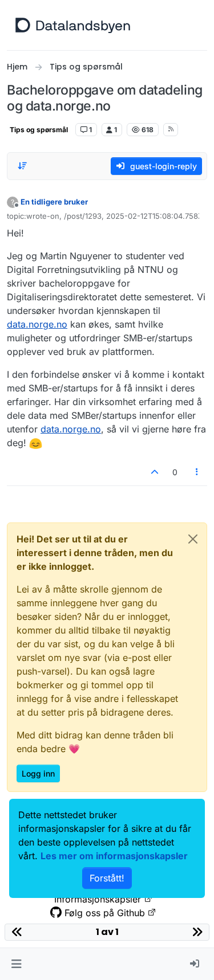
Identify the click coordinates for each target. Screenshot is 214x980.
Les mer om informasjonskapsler (114, 855)
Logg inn (38, 773)
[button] (16, 964)
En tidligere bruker (54, 201)
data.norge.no (37, 324)
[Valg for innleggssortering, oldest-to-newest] (22, 166)
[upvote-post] (154, 472)
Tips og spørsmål (39, 129)
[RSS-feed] (171, 129)
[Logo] (72, 25)
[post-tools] (197, 472)
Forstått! (107, 878)
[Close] (193, 539)
